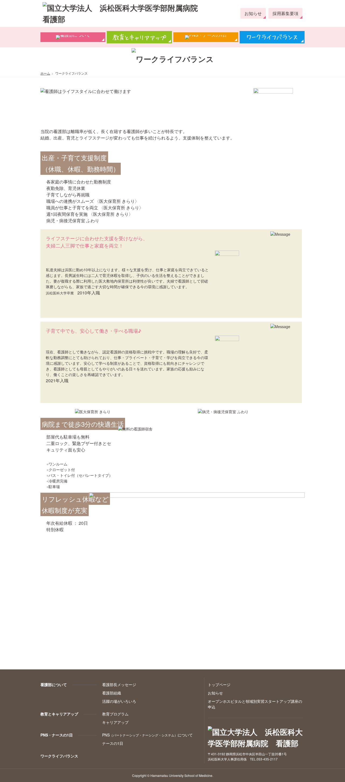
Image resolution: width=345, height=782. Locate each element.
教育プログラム (115, 714)
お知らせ (253, 13)
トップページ (219, 684)
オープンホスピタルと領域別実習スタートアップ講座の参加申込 (338, 58)
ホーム (45, 73)
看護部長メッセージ (119, 684)
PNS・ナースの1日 (56, 735)
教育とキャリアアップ (59, 714)
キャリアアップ (115, 722)
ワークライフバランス (59, 756)
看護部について (53, 684)
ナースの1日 (112, 743)
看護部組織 (111, 693)
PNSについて (147, 735)
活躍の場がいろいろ (119, 701)
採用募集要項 (285, 13)
